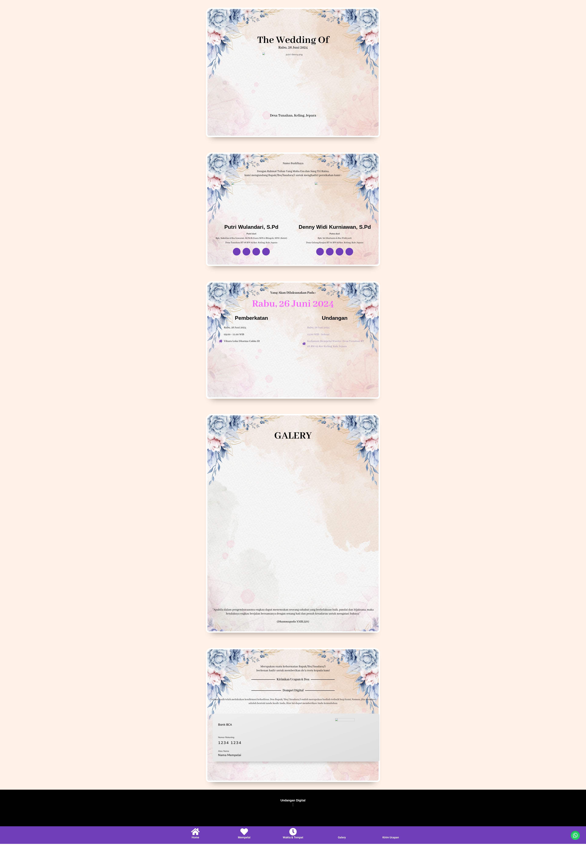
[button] (575, 835)
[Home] (195, 831)
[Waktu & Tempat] (293, 831)
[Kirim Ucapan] (390, 831)
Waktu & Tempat (293, 837)
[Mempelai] (244, 831)
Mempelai (244, 837)
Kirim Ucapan (390, 837)
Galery (342, 837)
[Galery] (342, 831)
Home (195, 837)
